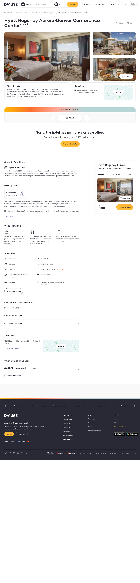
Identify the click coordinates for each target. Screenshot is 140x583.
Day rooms (17, 406)
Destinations (86, 4)
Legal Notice (113, 453)
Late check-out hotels (59, 406)
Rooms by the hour (101, 406)
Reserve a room (124, 207)
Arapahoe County (28, 13)
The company (92, 419)
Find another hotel (70, 144)
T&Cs (134, 453)
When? (71, 118)
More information (14, 291)
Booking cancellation (120, 427)
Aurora (38, 13)
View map (119, 92)
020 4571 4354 (13, 348)
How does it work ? (100, 4)
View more (8, 216)
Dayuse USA (66, 423)
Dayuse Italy (66, 427)
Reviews (90, 423)
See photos (127, 76)
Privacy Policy (125, 453)
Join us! (9, 434)
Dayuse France (67, 419)
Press (90, 427)
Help (112, 4)
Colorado (18, 13)
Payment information (13, 323)
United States (8, 13)
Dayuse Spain (67, 431)
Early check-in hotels (38, 406)
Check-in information (13, 315)
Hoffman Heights (47, 13)
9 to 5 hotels (122, 406)
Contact (116, 419)
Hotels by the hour (80, 406)
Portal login (21, 434)
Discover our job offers (94, 431)
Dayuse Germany (68, 435)
